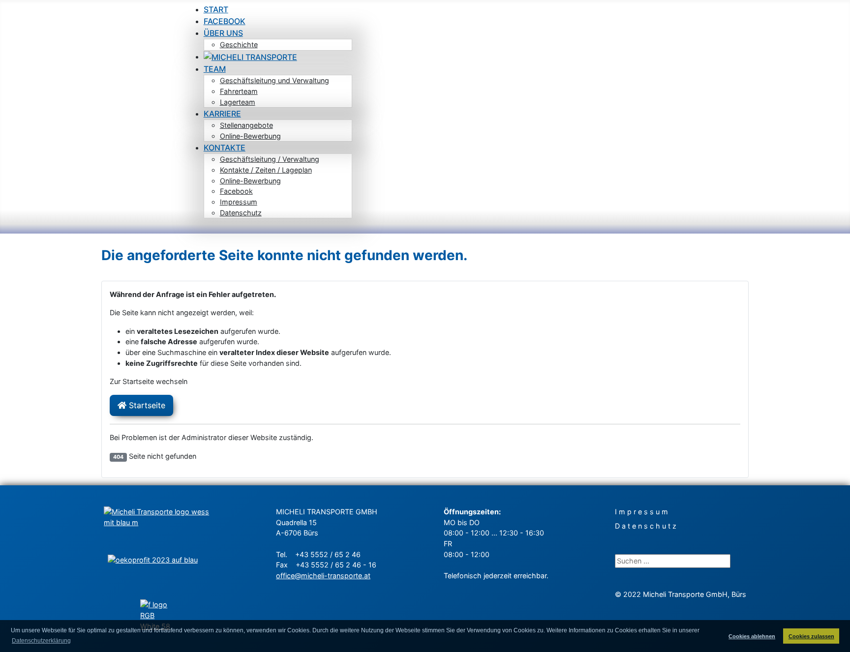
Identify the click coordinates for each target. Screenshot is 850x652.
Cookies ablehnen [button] (752, 636)
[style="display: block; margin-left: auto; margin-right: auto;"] (157, 572)
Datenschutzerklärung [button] (41, 640)
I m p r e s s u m (641, 511)
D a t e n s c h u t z (645, 526)
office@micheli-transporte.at (323, 575)
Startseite (145, 405)
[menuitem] (216, 9)
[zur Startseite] (157, 525)
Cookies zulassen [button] (811, 636)
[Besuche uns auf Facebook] (157, 615)
